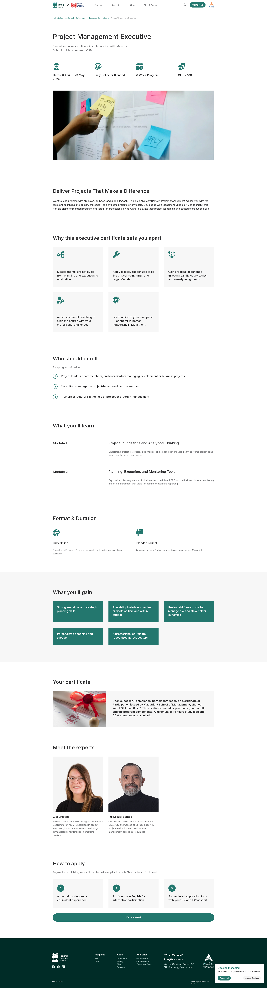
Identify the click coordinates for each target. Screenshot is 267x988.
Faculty (120, 961)
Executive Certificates (98, 18)
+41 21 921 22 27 (173, 954)
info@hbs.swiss (173, 959)
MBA (97, 961)
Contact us (197, 5)
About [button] (132, 5)
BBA (96, 958)
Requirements (142, 961)
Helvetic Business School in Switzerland (69, 18)
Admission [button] (116, 5)
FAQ (119, 964)
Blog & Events (150, 5)
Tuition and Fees (144, 964)
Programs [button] (99, 5)
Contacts (121, 967)
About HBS (122, 958)
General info (142, 958)
